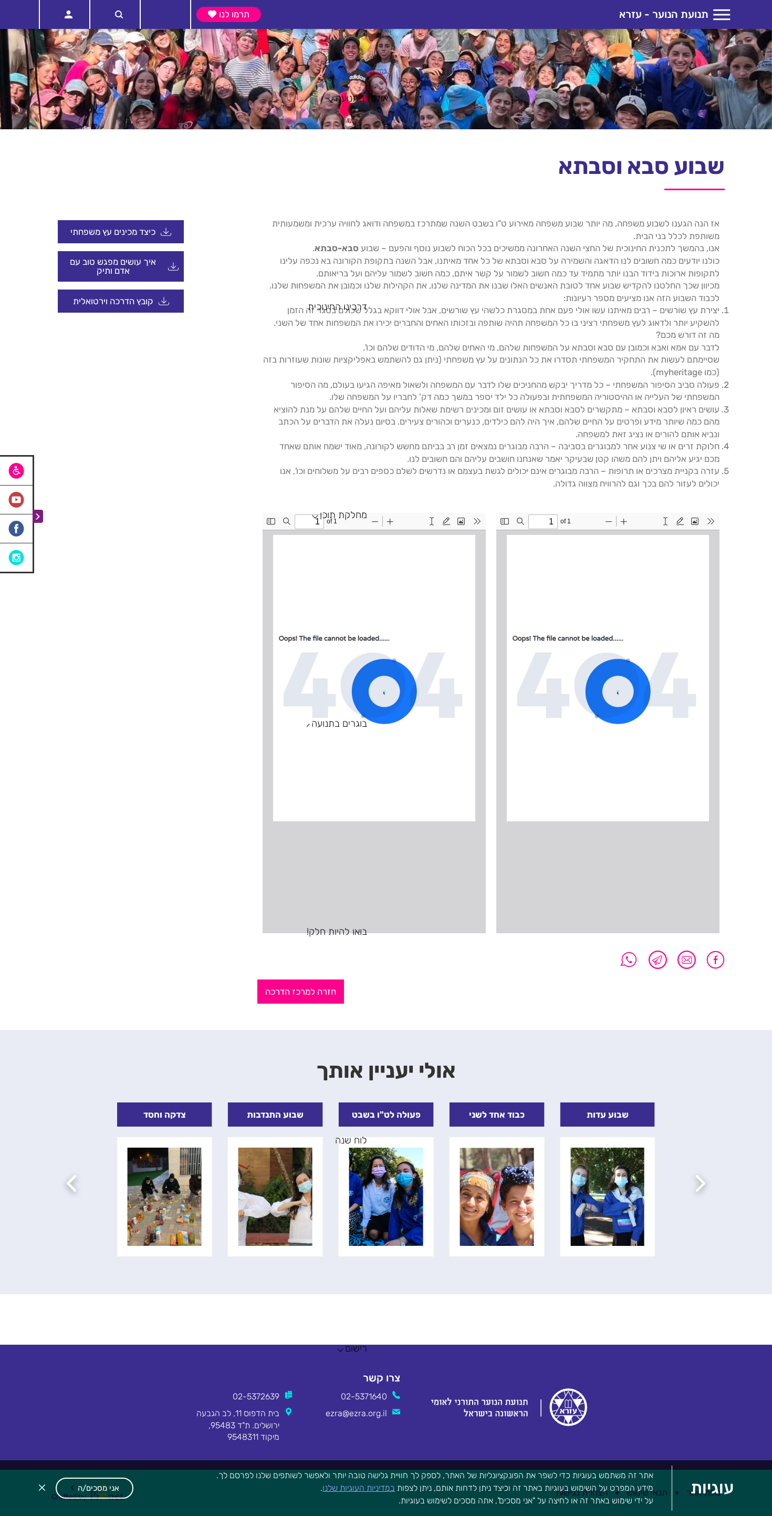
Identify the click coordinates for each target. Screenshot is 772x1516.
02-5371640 (364, 1396)
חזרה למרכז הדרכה (300, 991)
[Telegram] (657, 960)
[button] (94, 1488)
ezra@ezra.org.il (356, 1413)
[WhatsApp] (628, 960)
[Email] (686, 960)
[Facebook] (713, 960)
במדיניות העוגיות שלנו (358, 1488)
